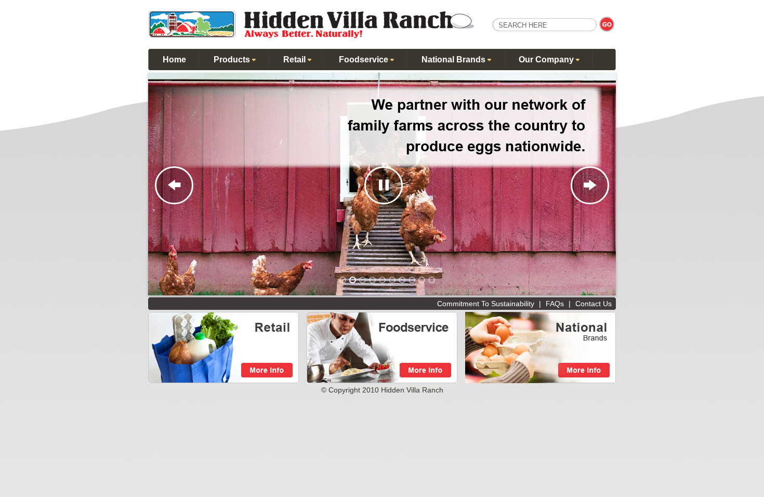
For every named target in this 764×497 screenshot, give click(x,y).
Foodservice (364, 59)
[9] (421, 280)
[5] (382, 280)
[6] (392, 280)
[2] (352, 280)
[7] (402, 280)
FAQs (555, 303)
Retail (295, 59)
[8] (412, 280)
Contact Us (593, 303)
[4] (372, 280)
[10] (431, 280)
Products (233, 59)
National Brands (454, 59)
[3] (362, 280)
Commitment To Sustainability (485, 303)
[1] (342, 280)
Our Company (547, 59)
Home (174, 59)
